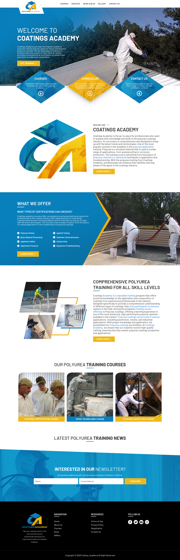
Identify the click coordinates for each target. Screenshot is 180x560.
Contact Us (114, 4)
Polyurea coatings (119, 325)
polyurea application (143, 146)
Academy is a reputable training (119, 295)
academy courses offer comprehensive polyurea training (51, 216)
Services (75, 4)
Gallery (102, 4)
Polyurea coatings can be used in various (139, 316)
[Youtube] (141, 522)
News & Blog (89, 4)
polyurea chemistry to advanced (109, 157)
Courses (64, 4)
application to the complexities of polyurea (46, 224)
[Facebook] (130, 522)
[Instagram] (147, 522)
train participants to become (144, 306)
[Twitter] (136, 522)
